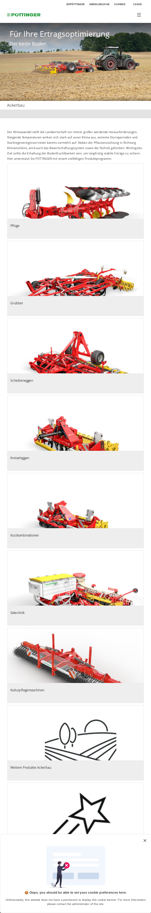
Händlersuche (99, 4)
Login (137, 4)
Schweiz (119, 4)
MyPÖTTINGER (75, 4)
